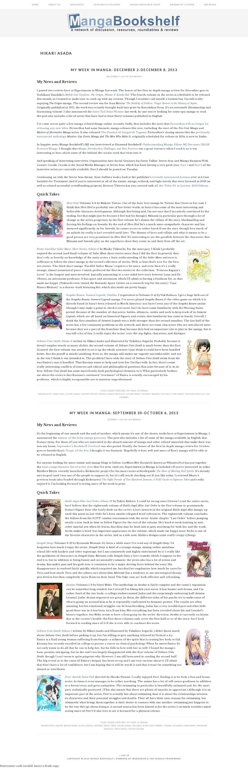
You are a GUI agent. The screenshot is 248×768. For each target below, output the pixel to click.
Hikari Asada (73, 394)
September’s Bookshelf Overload (78, 446)
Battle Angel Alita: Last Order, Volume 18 (88, 501)
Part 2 (198, 165)
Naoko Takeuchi (116, 394)
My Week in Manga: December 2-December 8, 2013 (124, 70)
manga (102, 394)
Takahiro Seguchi (195, 394)
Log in (125, 755)
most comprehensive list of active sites (67, 466)
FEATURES (120, 391)
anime (59, 725)
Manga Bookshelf (124, 22)
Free (113, 725)
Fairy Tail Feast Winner (108, 111)
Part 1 (184, 165)
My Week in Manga (137, 391)
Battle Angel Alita (74, 725)
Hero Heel (59, 394)
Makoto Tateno (89, 394)
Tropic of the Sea (76, 450)
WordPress (139, 758)
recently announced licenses (171, 177)
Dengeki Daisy (102, 725)
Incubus (137, 725)
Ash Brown (135, 76)
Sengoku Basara (151, 394)
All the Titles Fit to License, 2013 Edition (181, 185)
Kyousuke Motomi (153, 725)
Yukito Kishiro (135, 729)
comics (89, 725)
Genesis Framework (168, 758)
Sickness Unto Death (172, 394)
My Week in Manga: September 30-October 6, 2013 (124, 413)
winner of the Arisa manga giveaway (82, 437)
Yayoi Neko (120, 729)
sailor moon (133, 394)
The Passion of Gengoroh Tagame (124, 132)
